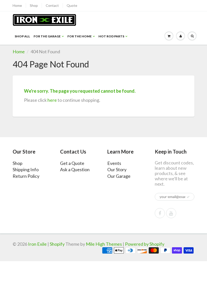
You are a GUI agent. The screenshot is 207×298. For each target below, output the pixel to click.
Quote (72, 5)
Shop (34, 5)
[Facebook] (160, 213)
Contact (52, 5)
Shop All (22, 36)
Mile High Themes (104, 244)
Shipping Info (26, 169)
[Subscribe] (188, 197)
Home (17, 5)
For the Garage (47, 36)
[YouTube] (171, 213)
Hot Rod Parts (111, 36)
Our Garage (119, 176)
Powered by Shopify (144, 244)
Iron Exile (37, 244)
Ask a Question (75, 169)
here (52, 100)
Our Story (116, 169)
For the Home (79, 36)
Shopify (57, 244)
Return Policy (26, 176)
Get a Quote (72, 163)
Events (114, 163)
